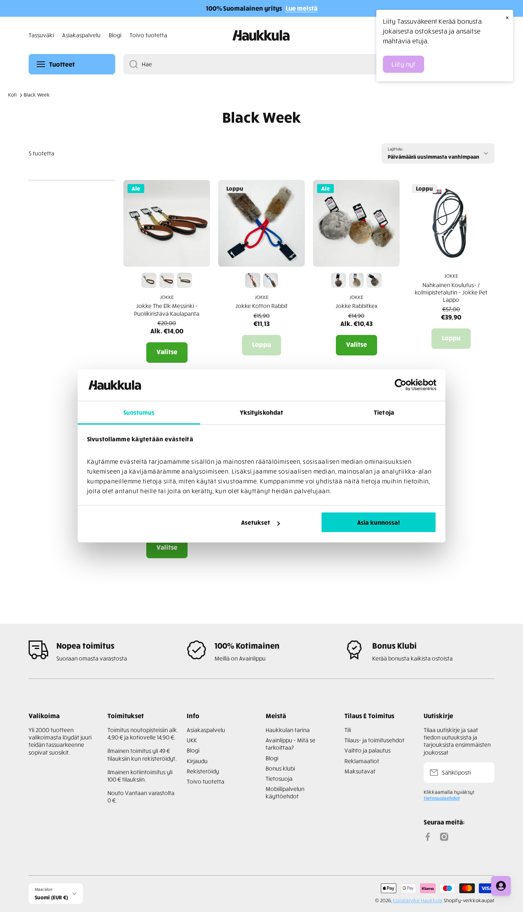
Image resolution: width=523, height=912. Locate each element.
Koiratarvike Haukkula (418, 900)
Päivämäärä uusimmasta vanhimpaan (433, 156)
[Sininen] (270, 280)
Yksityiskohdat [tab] (261, 412)
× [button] (507, 17)
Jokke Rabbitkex (356, 305)
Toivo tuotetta (205, 781)
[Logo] (261, 35)
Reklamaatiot (361, 760)
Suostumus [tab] (139, 412)
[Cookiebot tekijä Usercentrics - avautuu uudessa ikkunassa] (400, 385)
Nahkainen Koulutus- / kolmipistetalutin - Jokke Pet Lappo (451, 292)
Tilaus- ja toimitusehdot (374, 740)
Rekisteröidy (203, 771)
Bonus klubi (280, 768)
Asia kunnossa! (378, 522)
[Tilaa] (484, 772)
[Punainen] (252, 280)
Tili (347, 729)
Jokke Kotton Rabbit (261, 305)
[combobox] (308, 64)
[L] (374, 280)
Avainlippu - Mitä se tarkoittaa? (290, 744)
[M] (356, 280)
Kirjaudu (197, 760)
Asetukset (255, 522)
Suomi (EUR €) (51, 897)
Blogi (193, 750)
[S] (338, 280)
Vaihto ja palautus (367, 750)
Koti (12, 95)
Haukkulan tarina (288, 729)
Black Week (37, 95)
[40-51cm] (184, 280)
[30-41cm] (148, 280)
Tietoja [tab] (384, 412)
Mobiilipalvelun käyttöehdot (285, 792)
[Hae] (130, 64)
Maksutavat (359, 771)
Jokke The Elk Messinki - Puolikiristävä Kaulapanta (166, 309)
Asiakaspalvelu (206, 729)
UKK (192, 740)
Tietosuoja (279, 778)
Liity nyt (403, 64)
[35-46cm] (166, 280)
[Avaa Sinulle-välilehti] (501, 886)
